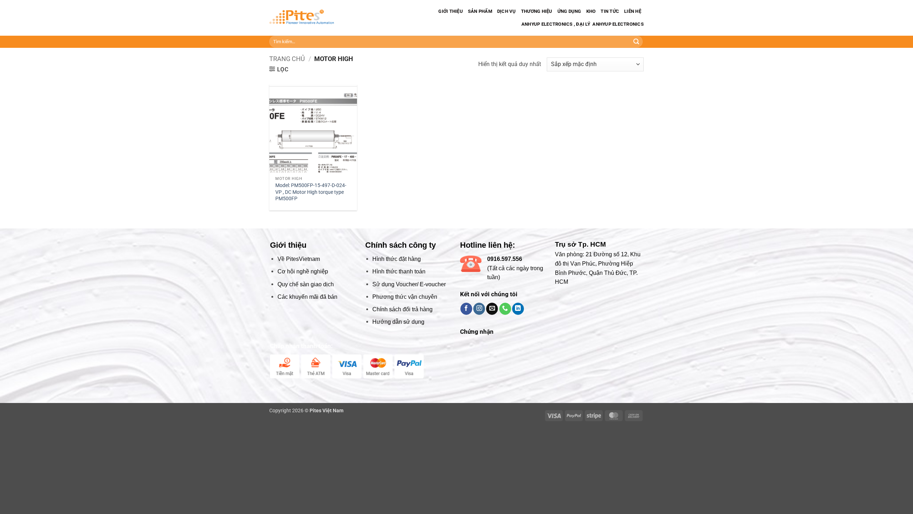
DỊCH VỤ (506, 11)
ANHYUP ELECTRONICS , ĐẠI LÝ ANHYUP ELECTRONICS (582, 24)
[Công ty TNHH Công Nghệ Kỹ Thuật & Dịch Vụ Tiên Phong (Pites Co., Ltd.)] (301, 18)
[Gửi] (636, 42)
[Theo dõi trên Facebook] (466, 309)
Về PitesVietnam (298, 259)
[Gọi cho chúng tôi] (505, 309)
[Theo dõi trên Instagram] (479, 309)
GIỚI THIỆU (450, 11)
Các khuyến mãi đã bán (307, 297)
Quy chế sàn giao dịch (305, 284)
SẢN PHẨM (480, 11)
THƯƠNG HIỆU (536, 11)
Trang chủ (287, 58)
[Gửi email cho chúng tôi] (492, 309)
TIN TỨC (610, 11)
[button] (279, 69)
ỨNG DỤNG (569, 11)
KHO (591, 11)
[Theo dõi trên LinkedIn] (518, 309)
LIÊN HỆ (632, 11)
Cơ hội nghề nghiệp (302, 271)
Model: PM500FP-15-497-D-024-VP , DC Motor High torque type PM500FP (310, 192)
